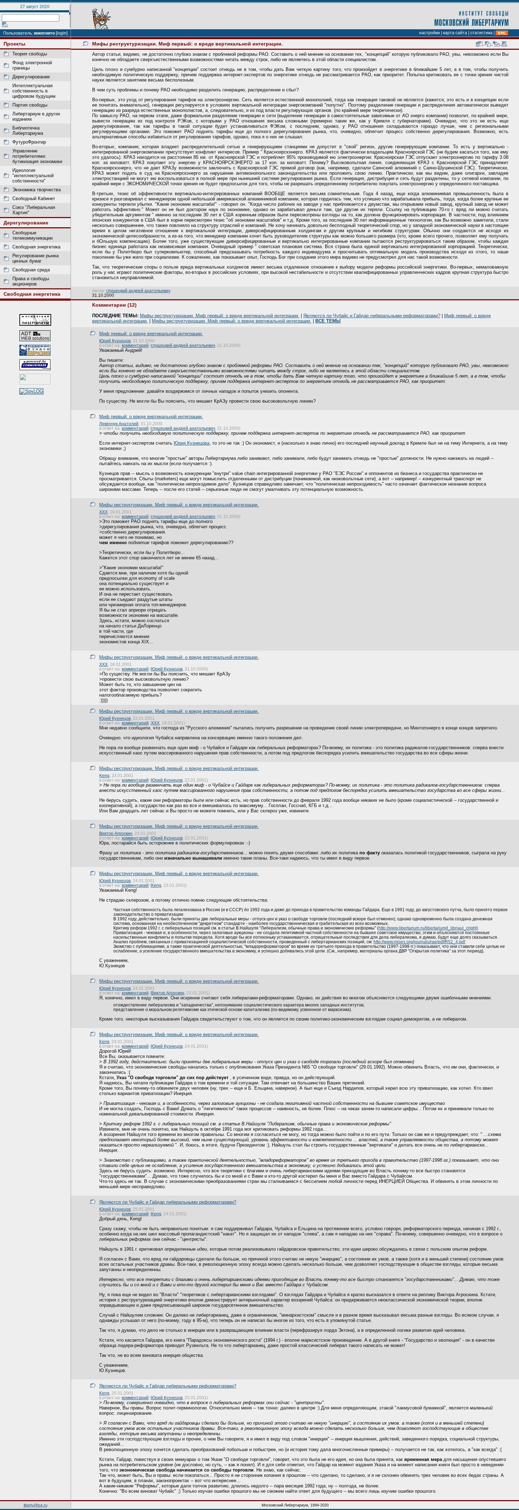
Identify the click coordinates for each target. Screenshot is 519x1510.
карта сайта (455, 32)
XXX (103, 512)
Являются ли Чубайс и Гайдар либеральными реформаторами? (371, 315)
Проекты (14, 44)
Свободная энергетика (36, 246)
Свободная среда (31, 269)
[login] (61, 33)
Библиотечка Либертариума (27, 130)
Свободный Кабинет (33, 198)
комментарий (135, 345)
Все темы (328, 321)
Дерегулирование (31, 76)
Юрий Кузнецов (115, 340)
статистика (481, 32)
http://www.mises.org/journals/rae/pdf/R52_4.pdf (419, 941)
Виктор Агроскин (115, 833)
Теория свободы (29, 53)
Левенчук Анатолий (118, 423)
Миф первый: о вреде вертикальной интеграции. (151, 333)
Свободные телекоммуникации (32, 235)
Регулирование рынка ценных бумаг (35, 258)
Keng (104, 775)
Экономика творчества (36, 189)
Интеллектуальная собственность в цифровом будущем (33, 91)
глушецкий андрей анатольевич (138, 290)
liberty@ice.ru (35, 1505)
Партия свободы (29, 105)
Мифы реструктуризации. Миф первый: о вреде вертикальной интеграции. (219, 315)
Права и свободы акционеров (30, 281)
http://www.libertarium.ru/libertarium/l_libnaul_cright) (428, 928)
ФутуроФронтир (29, 142)
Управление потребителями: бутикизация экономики (37, 156)
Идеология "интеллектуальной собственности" (33, 176)
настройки (429, 32)
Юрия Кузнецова (191, 443)
